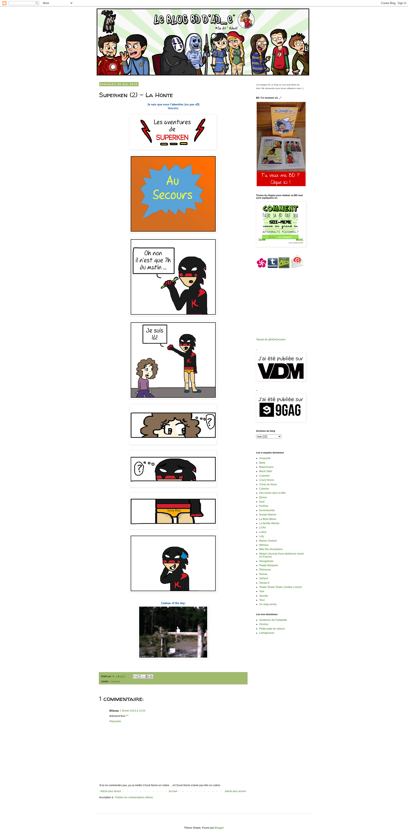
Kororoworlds (267, 510)
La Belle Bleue (267, 519)
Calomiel (264, 475)
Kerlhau (263, 505)
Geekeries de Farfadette (273, 620)
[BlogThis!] (139, 676)
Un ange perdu (268, 604)
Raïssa (263, 574)
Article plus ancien (235, 791)
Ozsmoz (264, 624)
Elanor (263, 497)
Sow (261, 591)
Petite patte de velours (272, 628)
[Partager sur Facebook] (147, 676)
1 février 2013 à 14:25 (132, 710)
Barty (262, 462)
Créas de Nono (268, 484)
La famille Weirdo (269, 523)
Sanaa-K (264, 582)
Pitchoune (265, 569)
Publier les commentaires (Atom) (134, 797)
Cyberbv (264, 488)
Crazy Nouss (266, 479)
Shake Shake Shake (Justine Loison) (280, 587)
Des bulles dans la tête (272, 492)
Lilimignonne (266, 632)
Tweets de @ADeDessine (271, 339)
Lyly (261, 536)
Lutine (262, 532)
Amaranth (265, 458)
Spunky (263, 595)
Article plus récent (110, 791)
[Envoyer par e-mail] (135, 676)
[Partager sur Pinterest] (151, 676)
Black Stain (265, 471)
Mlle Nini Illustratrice (271, 549)
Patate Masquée (268, 565)
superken (115, 681)
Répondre (115, 721)
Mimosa (263, 545)
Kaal (262, 501)
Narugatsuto (266, 561)
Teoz (262, 600)
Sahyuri (263, 578)
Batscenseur (266, 467)
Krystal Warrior (267, 514)
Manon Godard (268, 540)
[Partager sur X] (143, 676)
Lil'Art (262, 527)
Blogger (219, 827)
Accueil (173, 791)
